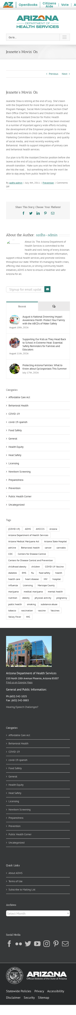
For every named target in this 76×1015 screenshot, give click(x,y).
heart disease (32, 579)
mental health (55, 591)
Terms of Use (15, 881)
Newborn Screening (20, 471)
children (35, 566)
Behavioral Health (18, 405)
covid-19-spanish (18, 422)
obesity (26, 597)
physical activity (43, 597)
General (13, 438)
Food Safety (15, 430)
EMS (24, 572)
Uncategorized (17, 504)
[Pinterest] (56, 943)
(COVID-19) (14, 528)
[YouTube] (37, 943)
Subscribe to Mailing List (22, 889)
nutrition (12, 597)
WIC (28, 616)
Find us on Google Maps (19, 682)
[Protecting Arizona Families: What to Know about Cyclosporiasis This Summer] (14, 365)
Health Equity (16, 447)
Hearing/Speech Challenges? (22, 707)
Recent (22, 306)
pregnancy (61, 597)
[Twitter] (28, 943)
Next (64, 74)
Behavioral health (30, 547)
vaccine (42, 610)
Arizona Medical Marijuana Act (23, 541)
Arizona (53, 528)
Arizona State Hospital (55, 541)
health (58, 572)
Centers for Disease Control (32, 553)
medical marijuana (33, 591)
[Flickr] (18, 943)
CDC (10, 553)
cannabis (61, 547)
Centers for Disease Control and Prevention (30, 560)
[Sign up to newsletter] (47, 289)
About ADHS (15, 873)
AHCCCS (40, 528)
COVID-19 (14, 414)
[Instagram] (46, 943)
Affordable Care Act (19, 397)
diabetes (12, 572)
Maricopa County (46, 585)
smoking (31, 604)
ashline (12, 547)
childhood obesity (17, 566)
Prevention (48, 182)
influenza (13, 585)
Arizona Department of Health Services (28, 535)
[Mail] (65, 943)
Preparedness (16, 480)
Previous (53, 74)
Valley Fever (14, 616)
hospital (56, 579)
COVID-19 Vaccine (54, 566)
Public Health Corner (20, 496)
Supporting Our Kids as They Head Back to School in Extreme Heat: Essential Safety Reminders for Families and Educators (44, 344)
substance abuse (49, 604)
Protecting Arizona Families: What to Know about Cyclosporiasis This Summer (44, 367)
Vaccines (55, 610)
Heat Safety (15, 455)
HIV (45, 579)
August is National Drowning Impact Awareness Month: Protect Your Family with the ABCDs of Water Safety (43, 320)
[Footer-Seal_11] (36, 968)
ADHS (28, 528)
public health (15, 604)
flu (32, 572)
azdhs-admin (15, 182)
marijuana (13, 591)
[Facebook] (9, 943)
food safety (44, 572)
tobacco (12, 610)
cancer (48, 547)
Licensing (14, 463)
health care (14, 579)
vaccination (27, 610)
